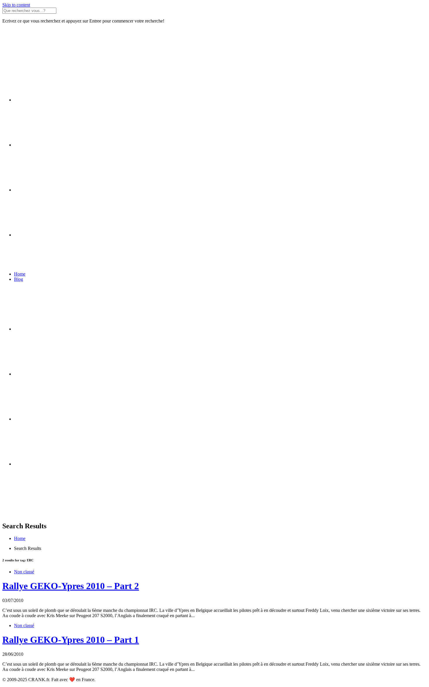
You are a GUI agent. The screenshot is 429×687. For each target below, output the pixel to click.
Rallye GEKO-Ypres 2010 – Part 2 (70, 586)
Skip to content (16, 4)
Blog (18, 279)
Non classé (24, 571)
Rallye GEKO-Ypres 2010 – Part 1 (70, 639)
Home (19, 273)
